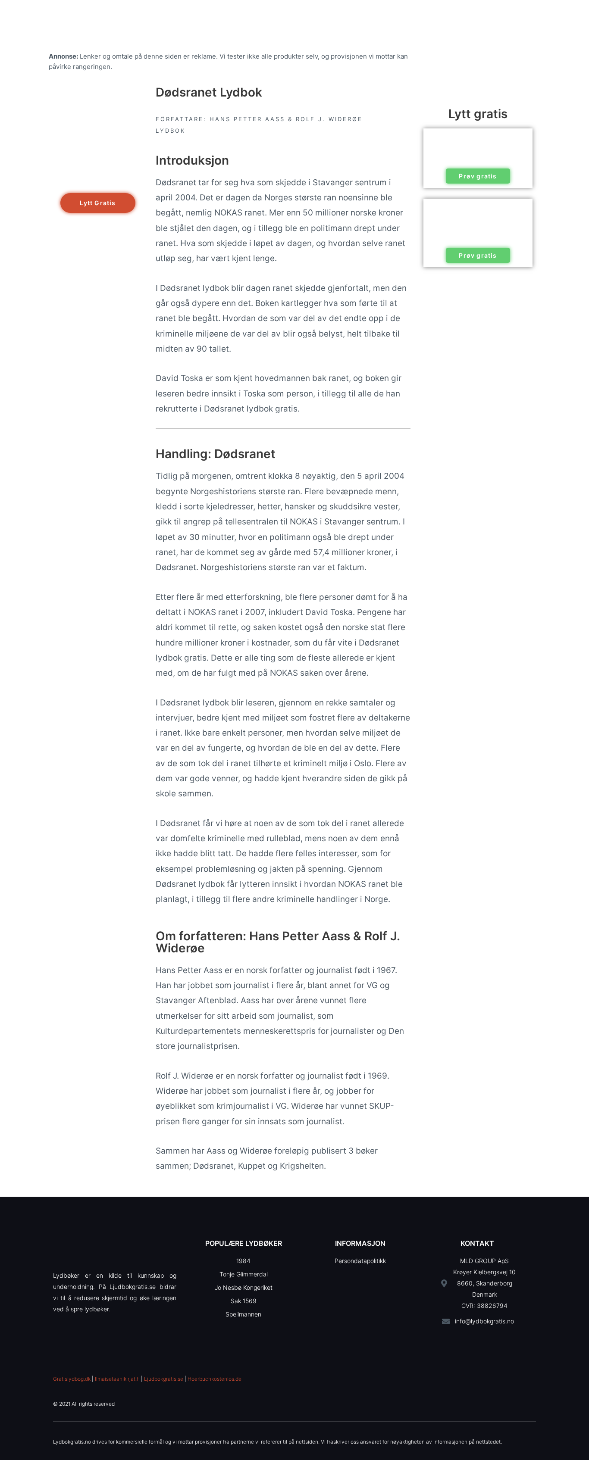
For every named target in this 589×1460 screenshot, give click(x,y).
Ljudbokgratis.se (163, 1379)
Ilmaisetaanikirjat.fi (117, 1379)
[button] (97, 203)
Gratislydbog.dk (72, 1379)
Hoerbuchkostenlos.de (214, 1379)
